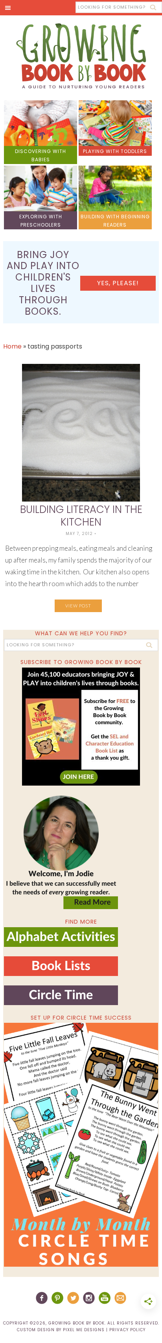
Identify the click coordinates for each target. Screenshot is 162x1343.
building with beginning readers (115, 220)
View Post (78, 605)
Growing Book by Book (81, 56)
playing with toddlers (115, 151)
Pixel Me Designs (84, 1330)
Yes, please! (118, 283)
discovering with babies (40, 155)
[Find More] (61, 943)
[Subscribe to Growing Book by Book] (81, 727)
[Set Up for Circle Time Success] (81, 1145)
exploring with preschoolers (40, 220)
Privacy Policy (127, 1330)
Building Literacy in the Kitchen (81, 515)
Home (12, 346)
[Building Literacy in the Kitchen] (81, 433)
